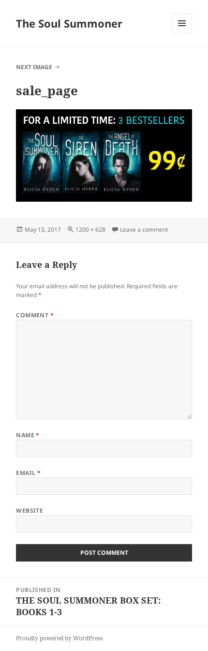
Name (28, 435)
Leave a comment (144, 229)
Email (28, 473)
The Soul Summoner (69, 23)
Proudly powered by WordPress (59, 638)
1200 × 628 (90, 229)
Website (29, 510)
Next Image (34, 67)
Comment (35, 315)
